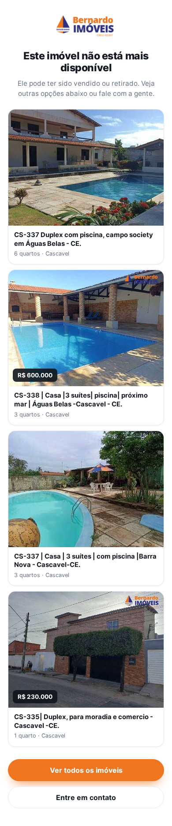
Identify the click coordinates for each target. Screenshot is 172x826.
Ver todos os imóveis (86, 770)
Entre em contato (86, 797)
